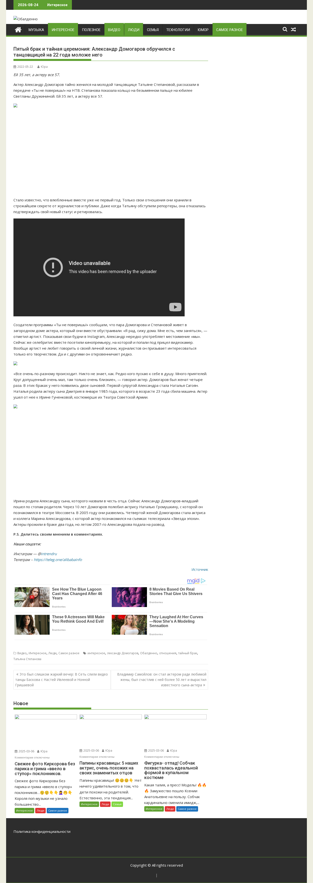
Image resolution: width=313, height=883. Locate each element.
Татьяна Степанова (27, 659)
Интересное (63, 30)
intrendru (49, 553)
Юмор (203, 30)
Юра (44, 67)
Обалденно (148, 653)
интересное (96, 653)
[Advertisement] (110, 153)
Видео (114, 30)
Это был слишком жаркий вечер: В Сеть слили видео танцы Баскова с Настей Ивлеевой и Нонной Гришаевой (61, 680)
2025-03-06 (26, 751)
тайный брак (187, 653)
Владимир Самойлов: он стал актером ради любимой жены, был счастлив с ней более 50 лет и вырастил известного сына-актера (161, 680)
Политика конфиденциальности (41, 831)
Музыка (36, 30)
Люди (133, 30)
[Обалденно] (18, 29)
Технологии (178, 30)
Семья (153, 30)
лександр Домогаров (122, 653)
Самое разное (229, 30)
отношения (167, 653)
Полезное (91, 30)
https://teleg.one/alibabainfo (58, 559)
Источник (199, 569)
